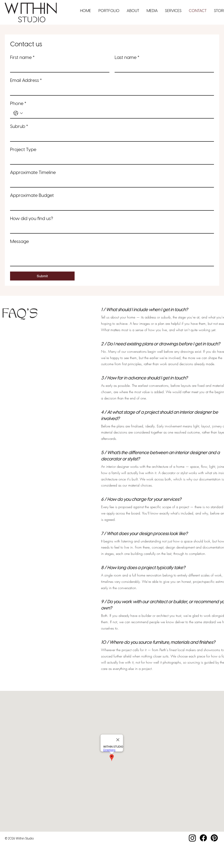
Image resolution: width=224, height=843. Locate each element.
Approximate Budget (32, 195)
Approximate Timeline (33, 172)
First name (22, 57)
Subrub (19, 126)
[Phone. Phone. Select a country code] (18, 113)
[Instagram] (192, 838)
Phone (18, 103)
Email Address (26, 80)
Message (19, 241)
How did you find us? (31, 218)
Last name (127, 57)
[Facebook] (203, 838)
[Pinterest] (214, 838)
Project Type (23, 149)
